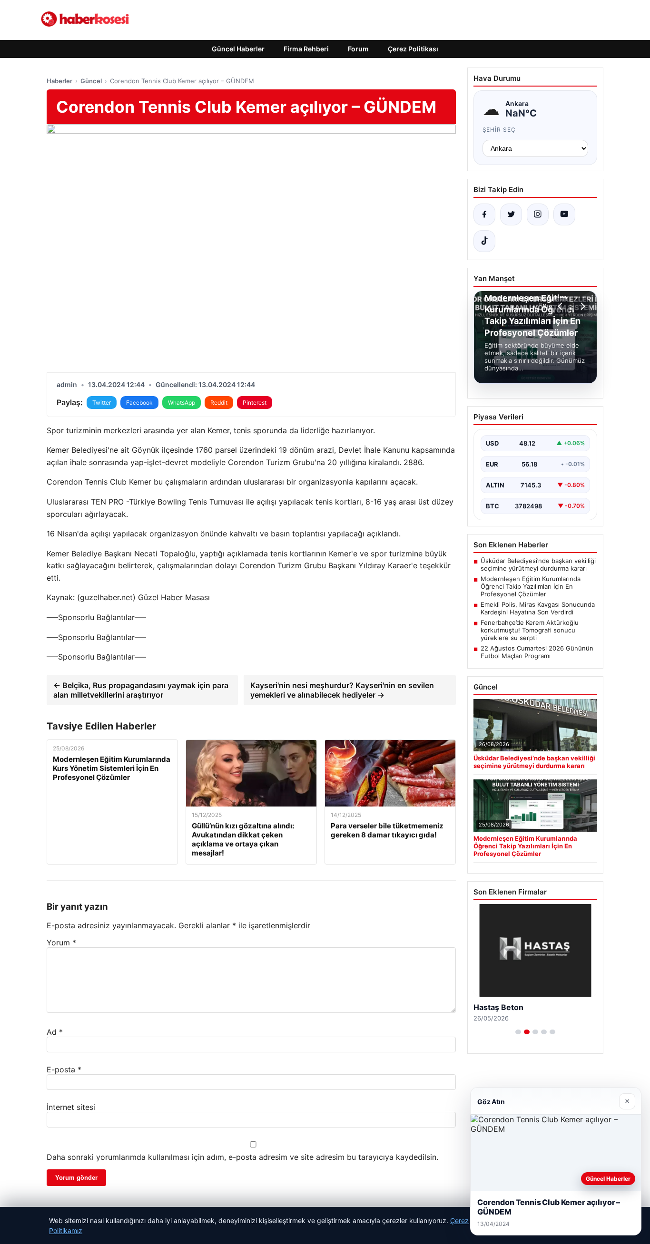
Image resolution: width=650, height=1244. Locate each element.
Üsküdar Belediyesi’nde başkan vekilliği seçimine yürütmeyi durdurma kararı (538, 564)
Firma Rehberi (306, 49)
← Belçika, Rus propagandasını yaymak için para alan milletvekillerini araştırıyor (140, 690)
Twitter (101, 402)
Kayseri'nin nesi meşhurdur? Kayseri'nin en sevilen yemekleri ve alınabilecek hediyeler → (342, 690)
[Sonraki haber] (581, 306)
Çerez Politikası (413, 49)
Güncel (91, 81)
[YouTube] (564, 214)
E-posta (64, 1069)
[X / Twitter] (511, 214)
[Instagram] (538, 214)
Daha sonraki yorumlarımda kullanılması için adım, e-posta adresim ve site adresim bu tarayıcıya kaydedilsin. (242, 1157)
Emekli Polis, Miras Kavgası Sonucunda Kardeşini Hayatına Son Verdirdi (538, 608)
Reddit (218, 402)
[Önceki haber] (561, 306)
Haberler (59, 81)
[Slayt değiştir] (518, 1032)
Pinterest (254, 402)
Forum (358, 49)
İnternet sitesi (71, 1107)
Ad (55, 1032)
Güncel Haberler (238, 49)
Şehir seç (499, 129)
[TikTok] (484, 241)
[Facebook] (484, 214)
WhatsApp (181, 402)
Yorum (61, 942)
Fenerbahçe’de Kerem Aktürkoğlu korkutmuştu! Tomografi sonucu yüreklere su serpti (530, 630)
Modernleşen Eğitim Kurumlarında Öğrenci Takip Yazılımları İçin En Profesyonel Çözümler (531, 586)
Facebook (139, 402)
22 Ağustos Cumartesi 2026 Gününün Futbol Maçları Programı (537, 652)
